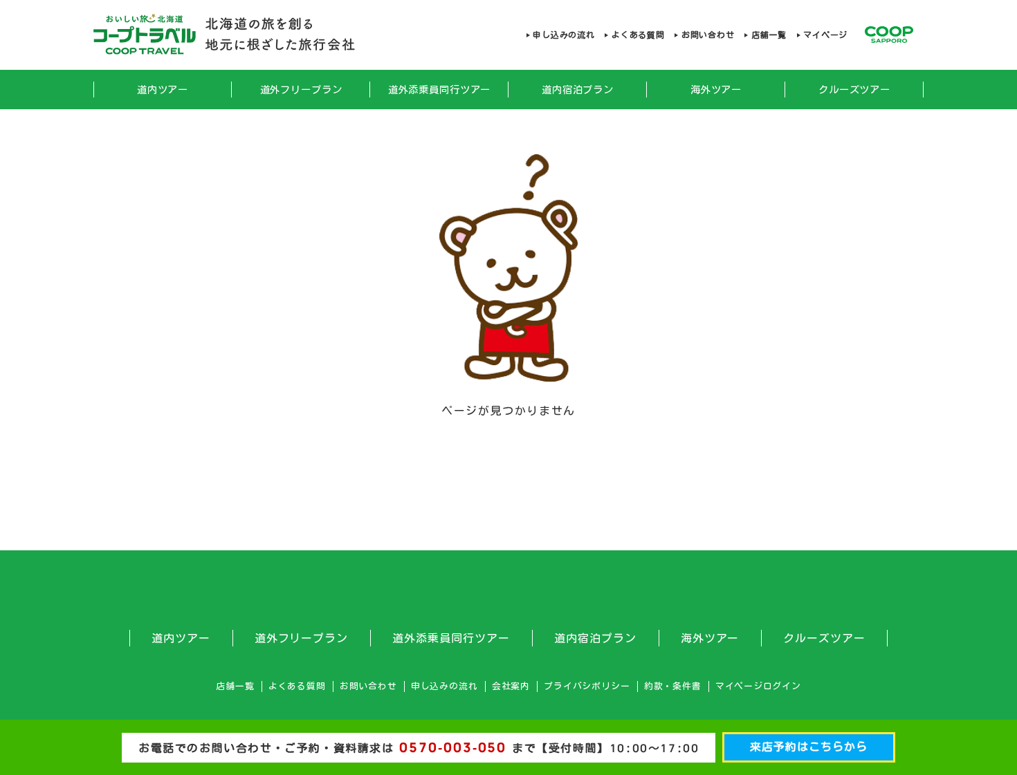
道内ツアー (162, 89)
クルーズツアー (854, 89)
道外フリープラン (301, 89)
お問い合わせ (707, 34)
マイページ (825, 34)
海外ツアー (716, 89)
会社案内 (511, 686)
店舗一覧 (768, 34)
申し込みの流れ (563, 34)
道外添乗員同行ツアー (439, 89)
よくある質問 (638, 34)
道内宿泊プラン (578, 89)
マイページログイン (758, 686)
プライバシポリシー (587, 686)
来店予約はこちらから (809, 746)
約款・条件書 (673, 686)
